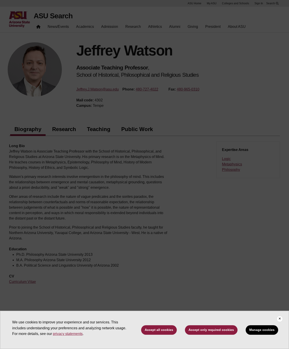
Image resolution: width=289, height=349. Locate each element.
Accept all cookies (159, 330)
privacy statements (68, 334)
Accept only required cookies (211, 330)
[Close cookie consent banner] (280, 319)
